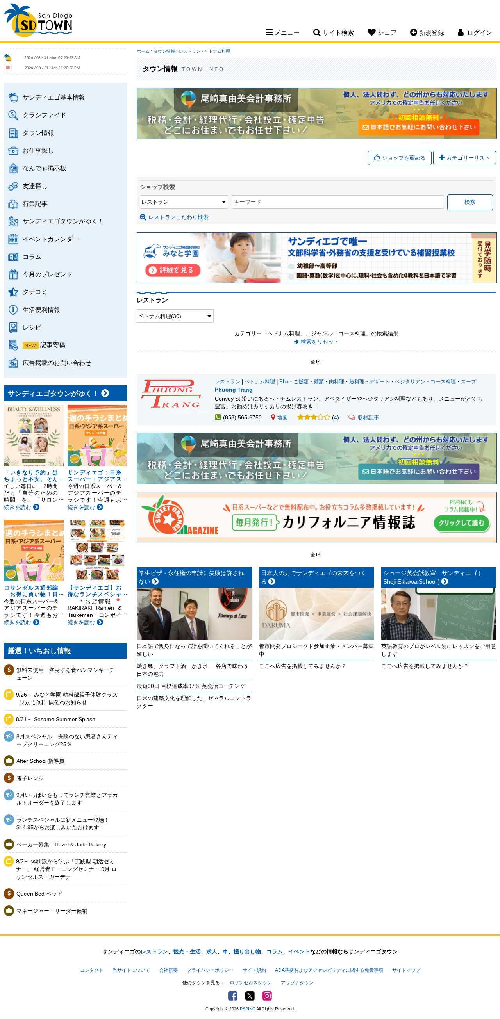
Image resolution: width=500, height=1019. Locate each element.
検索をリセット (320, 341)
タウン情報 (38, 132)
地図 (282, 417)
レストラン (189, 51)
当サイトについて (131, 970)
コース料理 (443, 382)
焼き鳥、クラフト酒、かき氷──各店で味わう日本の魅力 (192, 670)
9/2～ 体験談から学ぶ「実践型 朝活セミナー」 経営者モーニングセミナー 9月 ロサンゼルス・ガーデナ (66, 869)
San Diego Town (38, 21)
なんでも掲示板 (44, 167)
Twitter (250, 996)
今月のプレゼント (48, 274)
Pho (283, 382)
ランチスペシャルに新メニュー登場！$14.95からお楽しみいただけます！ (62, 824)
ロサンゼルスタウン (251, 982)
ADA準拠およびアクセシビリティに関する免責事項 (329, 970)
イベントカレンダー (51, 238)
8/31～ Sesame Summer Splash (55, 719)
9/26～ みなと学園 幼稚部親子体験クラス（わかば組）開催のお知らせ (67, 698)
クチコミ (35, 291)
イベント (299, 951)
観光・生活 (187, 951)
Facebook (233, 996)
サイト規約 (254, 970)
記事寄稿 (52, 344)
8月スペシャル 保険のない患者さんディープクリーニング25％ (67, 740)
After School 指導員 (40, 761)
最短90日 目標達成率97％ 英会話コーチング (191, 686)
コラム (32, 256)
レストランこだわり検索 (178, 217)
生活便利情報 (41, 309)
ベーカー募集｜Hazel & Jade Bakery (61, 844)
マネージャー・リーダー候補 (52, 911)
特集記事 (35, 203)
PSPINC (247, 1009)
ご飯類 (301, 382)
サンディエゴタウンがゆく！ (63, 220)
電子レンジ (30, 778)
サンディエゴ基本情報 (54, 97)
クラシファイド (44, 114)
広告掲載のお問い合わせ (57, 362)
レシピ (32, 327)
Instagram (267, 996)
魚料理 (356, 382)
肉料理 (336, 382)
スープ (468, 382)
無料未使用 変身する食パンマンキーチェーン (65, 674)
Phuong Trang (234, 390)
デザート (380, 382)
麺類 (319, 382)
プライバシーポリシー (210, 970)
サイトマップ (406, 970)
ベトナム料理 (217, 51)
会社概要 (168, 970)
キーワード (247, 202)
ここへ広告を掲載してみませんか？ (302, 666)
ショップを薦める (404, 158)
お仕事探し (38, 150)
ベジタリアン (410, 382)
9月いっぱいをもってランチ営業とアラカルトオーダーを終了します (67, 799)
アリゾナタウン (297, 982)
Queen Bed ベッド (39, 894)
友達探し (35, 185)
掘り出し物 (247, 951)
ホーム (143, 51)
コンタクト (92, 970)
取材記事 (368, 417)
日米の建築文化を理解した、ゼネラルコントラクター (194, 702)
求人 (211, 951)
